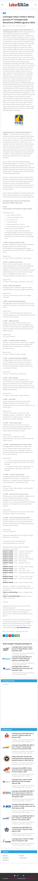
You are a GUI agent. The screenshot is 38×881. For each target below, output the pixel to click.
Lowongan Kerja (10, 26)
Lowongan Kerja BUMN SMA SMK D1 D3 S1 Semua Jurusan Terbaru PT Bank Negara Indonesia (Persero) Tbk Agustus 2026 (23, 793)
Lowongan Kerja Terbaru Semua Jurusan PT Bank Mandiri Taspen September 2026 (22, 648)
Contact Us (5, 860)
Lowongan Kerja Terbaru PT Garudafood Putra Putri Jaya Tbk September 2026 (22, 668)
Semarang (19, 631)
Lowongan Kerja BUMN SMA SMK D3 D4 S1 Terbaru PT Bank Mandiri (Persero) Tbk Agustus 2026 (23, 817)
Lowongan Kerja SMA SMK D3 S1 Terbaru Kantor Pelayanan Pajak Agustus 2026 (22, 829)
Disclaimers (6, 858)
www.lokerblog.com (23, 627)
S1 (14, 631)
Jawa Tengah (9, 631)
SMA (23, 631)
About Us (21, 855)
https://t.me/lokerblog (10, 592)
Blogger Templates (31, 878)
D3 (5, 631)
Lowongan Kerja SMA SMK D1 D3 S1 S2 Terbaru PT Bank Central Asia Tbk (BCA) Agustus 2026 (23, 806)
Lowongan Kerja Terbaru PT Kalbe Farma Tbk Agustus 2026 (22, 840)
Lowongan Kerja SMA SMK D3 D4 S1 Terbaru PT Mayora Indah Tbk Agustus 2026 (23, 735)
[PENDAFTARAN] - (8, 551)
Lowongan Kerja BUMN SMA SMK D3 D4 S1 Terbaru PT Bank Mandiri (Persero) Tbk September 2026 (23, 747)
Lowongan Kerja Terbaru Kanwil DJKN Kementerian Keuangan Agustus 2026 (22, 781)
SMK (26, 631)
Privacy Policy (23, 858)
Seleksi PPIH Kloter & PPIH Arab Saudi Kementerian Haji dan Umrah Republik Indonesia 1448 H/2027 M (23, 758)
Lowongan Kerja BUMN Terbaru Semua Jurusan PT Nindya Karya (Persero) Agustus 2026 (22, 770)
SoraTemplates (13, 878)
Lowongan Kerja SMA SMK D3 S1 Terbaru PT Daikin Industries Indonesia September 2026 (22, 658)
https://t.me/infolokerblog (11, 596)
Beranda (5, 855)
